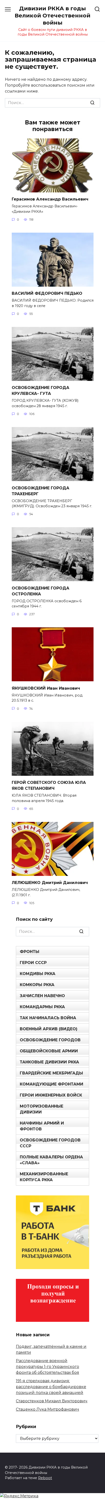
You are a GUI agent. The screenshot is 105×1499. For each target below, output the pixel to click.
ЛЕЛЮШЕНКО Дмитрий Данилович (50, 882)
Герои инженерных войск (51, 1095)
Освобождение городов (50, 1040)
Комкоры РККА (37, 984)
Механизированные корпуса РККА (44, 1177)
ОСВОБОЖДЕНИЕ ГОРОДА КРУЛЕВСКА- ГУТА (40, 390)
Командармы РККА (42, 1006)
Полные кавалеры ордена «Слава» (51, 1160)
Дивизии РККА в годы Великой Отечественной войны (52, 15)
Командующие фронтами (51, 1084)
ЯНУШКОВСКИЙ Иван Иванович (46, 688)
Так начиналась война (48, 1018)
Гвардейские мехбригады (51, 1073)
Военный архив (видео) (48, 1029)
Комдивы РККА (37, 973)
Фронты (29, 951)
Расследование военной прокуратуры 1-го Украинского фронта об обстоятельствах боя (47, 1366)
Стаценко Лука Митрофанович (47, 1409)
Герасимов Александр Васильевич (50, 199)
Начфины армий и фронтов (42, 1126)
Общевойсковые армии (49, 1051)
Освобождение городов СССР (50, 1143)
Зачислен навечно (42, 995)
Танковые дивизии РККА (49, 1062)
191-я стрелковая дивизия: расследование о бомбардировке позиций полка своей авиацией (51, 1387)
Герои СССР (33, 962)
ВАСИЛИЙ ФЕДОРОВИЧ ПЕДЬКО (47, 293)
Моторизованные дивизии (41, 1109)
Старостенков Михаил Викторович (51, 1401)
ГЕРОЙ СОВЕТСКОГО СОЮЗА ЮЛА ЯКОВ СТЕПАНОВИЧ (49, 785)
